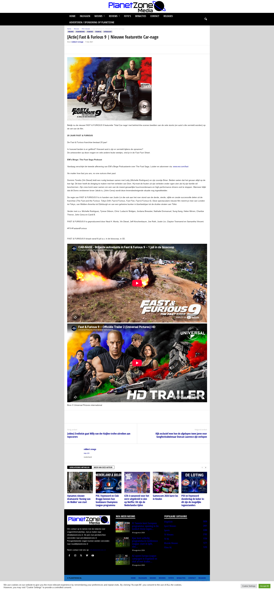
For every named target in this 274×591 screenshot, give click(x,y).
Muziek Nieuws (171, 543)
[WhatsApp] (83, 49)
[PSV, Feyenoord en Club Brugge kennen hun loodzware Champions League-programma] (108, 482)
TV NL (166, 538)
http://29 (86, 453)
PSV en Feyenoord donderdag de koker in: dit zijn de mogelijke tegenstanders (192, 500)
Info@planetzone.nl (98, 550)
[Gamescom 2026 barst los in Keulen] (166, 482)
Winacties (140, 16)
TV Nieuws (169, 534)
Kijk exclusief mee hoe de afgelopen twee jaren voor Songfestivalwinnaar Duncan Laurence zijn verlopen (181, 435)
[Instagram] (76, 556)
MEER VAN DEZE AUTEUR (103, 467)
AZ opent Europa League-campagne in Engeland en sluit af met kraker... (144, 558)
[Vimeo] (87, 556)
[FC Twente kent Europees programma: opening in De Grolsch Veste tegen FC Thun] (123, 527)
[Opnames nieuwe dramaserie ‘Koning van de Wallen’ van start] (80, 482)
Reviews (113, 16)
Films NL (98, 32)
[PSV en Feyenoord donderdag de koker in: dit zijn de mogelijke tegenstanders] (194, 482)
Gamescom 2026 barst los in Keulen (165, 497)
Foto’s (127, 16)
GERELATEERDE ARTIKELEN (79, 467)
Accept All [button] (264, 586)
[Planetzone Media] (137, 6)
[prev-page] (202, 467)
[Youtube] (93, 556)
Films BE (90, 32)
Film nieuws (86, 29)
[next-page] (205, 467)
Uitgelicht (107, 32)
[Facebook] (70, 49)
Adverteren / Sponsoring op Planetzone (91, 22)
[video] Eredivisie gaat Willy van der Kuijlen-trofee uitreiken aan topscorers (98, 435)
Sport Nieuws (170, 526)
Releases (168, 16)
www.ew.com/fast (180, 166)
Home (72, 16)
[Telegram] (90, 49)
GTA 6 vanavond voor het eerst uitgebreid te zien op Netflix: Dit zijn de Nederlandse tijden (136, 500)
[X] (76, 49)
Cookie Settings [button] (248, 586)
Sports (167, 530)
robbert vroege (77, 42)
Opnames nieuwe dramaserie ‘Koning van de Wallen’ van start (78, 499)
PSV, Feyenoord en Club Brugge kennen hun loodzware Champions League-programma (107, 500)
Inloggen (85, 16)
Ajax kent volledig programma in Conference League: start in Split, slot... (145, 542)
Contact (154, 16)
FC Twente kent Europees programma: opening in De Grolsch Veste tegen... (145, 526)
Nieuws (98, 16)
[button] (206, 19)
